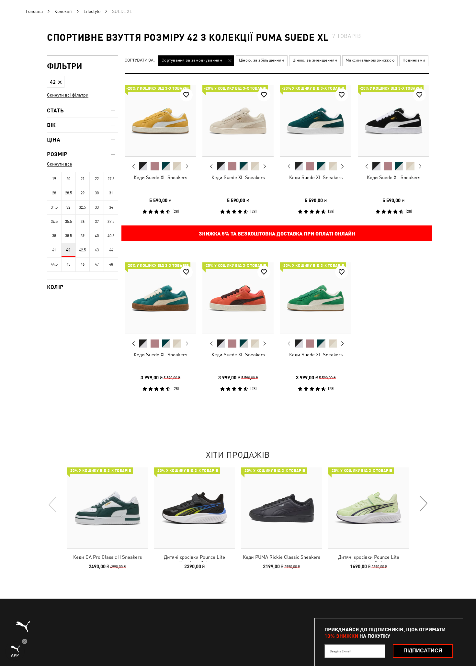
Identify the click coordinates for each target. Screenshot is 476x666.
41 (54, 250)
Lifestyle (92, 11)
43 (97, 250)
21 (83, 179)
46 (83, 264)
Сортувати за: (140, 60)
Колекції (63, 11)
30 (97, 193)
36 (83, 221)
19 (54, 179)
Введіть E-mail (340, 651)
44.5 (54, 264)
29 (83, 193)
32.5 (82, 207)
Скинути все (59, 163)
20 (68, 179)
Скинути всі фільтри (67, 95)
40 (97, 236)
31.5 (54, 207)
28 (54, 193)
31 (111, 193)
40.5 (111, 236)
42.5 (82, 250)
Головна (34, 11)
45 (68, 264)
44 (111, 250)
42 (68, 250)
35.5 (68, 221)
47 (97, 264)
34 (111, 207)
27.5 (111, 179)
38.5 (68, 236)
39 (83, 236)
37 (97, 221)
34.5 (54, 221)
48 (111, 264)
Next (187, 166)
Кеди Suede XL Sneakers (160, 177)
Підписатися (422, 650)
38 (54, 236)
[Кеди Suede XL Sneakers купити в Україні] (160, 120)
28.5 (68, 193)
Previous (134, 166)
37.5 (111, 221)
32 (68, 207)
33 (97, 207)
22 (97, 179)
